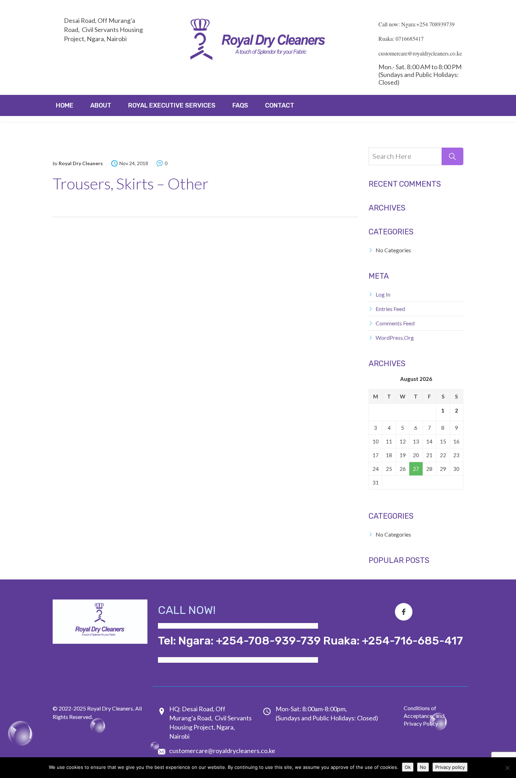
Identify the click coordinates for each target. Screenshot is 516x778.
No (423, 767)
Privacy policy (450, 767)
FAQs (240, 105)
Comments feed (395, 323)
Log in (383, 294)
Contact (279, 105)
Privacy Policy (421, 723)
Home (64, 105)
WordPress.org (395, 337)
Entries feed (390, 308)
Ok (408, 767)
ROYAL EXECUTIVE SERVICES (172, 105)
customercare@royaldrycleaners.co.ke (222, 750)
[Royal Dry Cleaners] (258, 41)
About (100, 105)
